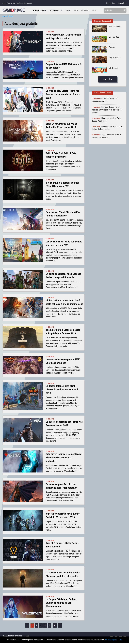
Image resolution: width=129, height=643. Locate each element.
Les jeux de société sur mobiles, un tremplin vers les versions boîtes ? (107, 110)
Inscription (122, 3)
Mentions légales (17, 636)
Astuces (84, 10)
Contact (6, 636)
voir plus (107, 79)
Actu (76, 10)
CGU (27, 636)
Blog (94, 10)
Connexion (110, 3)
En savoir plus (111, 639)
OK (121, 639)
